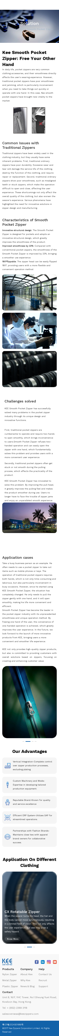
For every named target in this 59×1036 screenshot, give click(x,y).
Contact (7, 992)
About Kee (26, 974)
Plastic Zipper (10, 986)
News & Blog (27, 986)
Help (41, 969)
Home (9, 29)
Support (43, 986)
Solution (20, 29)
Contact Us (45, 974)
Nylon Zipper (9, 974)
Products (8, 969)
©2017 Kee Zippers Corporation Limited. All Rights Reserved (26, 1030)
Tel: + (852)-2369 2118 (14, 1008)
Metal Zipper (9, 980)
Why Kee (25, 980)
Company (26, 969)
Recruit (43, 980)
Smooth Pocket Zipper (40, 29)
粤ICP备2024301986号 (12, 1025)
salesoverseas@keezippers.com (20, 1014)
